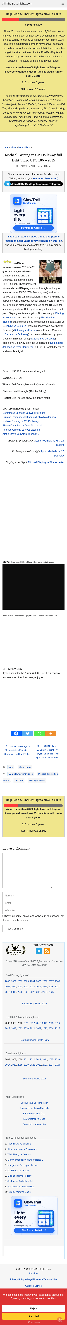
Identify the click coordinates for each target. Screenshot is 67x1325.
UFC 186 (19, 780)
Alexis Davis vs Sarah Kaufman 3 (20, 434)
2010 (13, 986)
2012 (26, 986)
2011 (19, 986)
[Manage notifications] (59, 1319)
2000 (7, 981)
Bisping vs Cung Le (15, 326)
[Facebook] (16, 733)
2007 (51, 981)
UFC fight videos (37, 780)
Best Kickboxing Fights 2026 (34, 1040)
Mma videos (24, 147)
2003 (26, 981)
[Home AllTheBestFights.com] (16, 954)
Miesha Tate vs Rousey (19, 1175)
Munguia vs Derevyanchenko (22, 1165)
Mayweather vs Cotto (34, 1119)
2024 (44, 992)
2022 (32, 992)
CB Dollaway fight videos (20, 774)
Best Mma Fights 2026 (34, 1078)
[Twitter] (27, 733)
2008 (57, 981)
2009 (7, 986)
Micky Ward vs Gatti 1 (20, 1192)
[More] (50, 733)
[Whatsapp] (39, 733)
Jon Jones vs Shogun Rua (20, 1186)
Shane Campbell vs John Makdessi (22, 425)
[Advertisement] (33, 515)
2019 (13, 992)
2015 (44, 986)
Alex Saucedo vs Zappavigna (22, 1149)
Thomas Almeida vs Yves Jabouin (21, 429)
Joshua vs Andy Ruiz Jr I (20, 1181)
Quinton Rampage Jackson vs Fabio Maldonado (29, 417)
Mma (13, 147)
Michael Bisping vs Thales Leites (46, 462)
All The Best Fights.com (17, 3)
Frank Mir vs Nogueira (34, 1124)
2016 (50, 986)
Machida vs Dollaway (43, 338)
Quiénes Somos (33, 1285)
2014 (38, 986)
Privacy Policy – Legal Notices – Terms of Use (33, 1279)
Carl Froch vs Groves (18, 1170)
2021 (26, 992)
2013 (32, 986)
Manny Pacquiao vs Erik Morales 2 (25, 1159)
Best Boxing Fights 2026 (34, 1003)
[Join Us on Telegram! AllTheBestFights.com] (33, 185)
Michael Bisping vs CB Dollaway (20, 421)
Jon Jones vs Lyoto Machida (34, 1108)
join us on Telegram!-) (45, 178)
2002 (19, 981)
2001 (13, 981)
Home (5, 147)
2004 (32, 981)
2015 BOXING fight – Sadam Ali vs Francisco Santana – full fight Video (17, 750)
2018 (7, 992)
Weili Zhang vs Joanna (19, 1154)
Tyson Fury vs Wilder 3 (19, 1143)
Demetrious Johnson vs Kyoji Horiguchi (24, 413)
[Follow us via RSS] (47, 953)
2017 (57, 986)
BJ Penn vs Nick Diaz (34, 1113)
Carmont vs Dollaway (16, 334)
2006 (44, 981)
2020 (19, 992)
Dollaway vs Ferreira (25, 330)
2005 (38, 981)
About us (33, 1273)
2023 (38, 992)
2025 (51, 992)
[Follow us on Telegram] (39, 953)
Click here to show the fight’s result (26, 398)
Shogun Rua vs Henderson (34, 1102)
